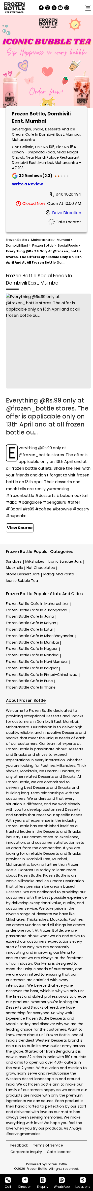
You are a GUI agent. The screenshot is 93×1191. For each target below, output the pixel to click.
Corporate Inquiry (26, 1151)
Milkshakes (34, 561)
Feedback (19, 1145)
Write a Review (27, 184)
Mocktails (14, 567)
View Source (19, 528)
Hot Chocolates (41, 567)
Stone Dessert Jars (23, 574)
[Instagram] (48, 8)
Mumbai (70, 721)
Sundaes (14, 561)
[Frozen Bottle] (14, 7)
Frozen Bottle (37, 603)
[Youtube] (60, 8)
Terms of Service (48, 1145)
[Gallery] (46, 62)
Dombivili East (49, 721)
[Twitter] (54, 8)
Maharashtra (17, 727)
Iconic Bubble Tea (22, 580)
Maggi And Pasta (58, 574)
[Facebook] (41, 8)
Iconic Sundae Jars (65, 561)
